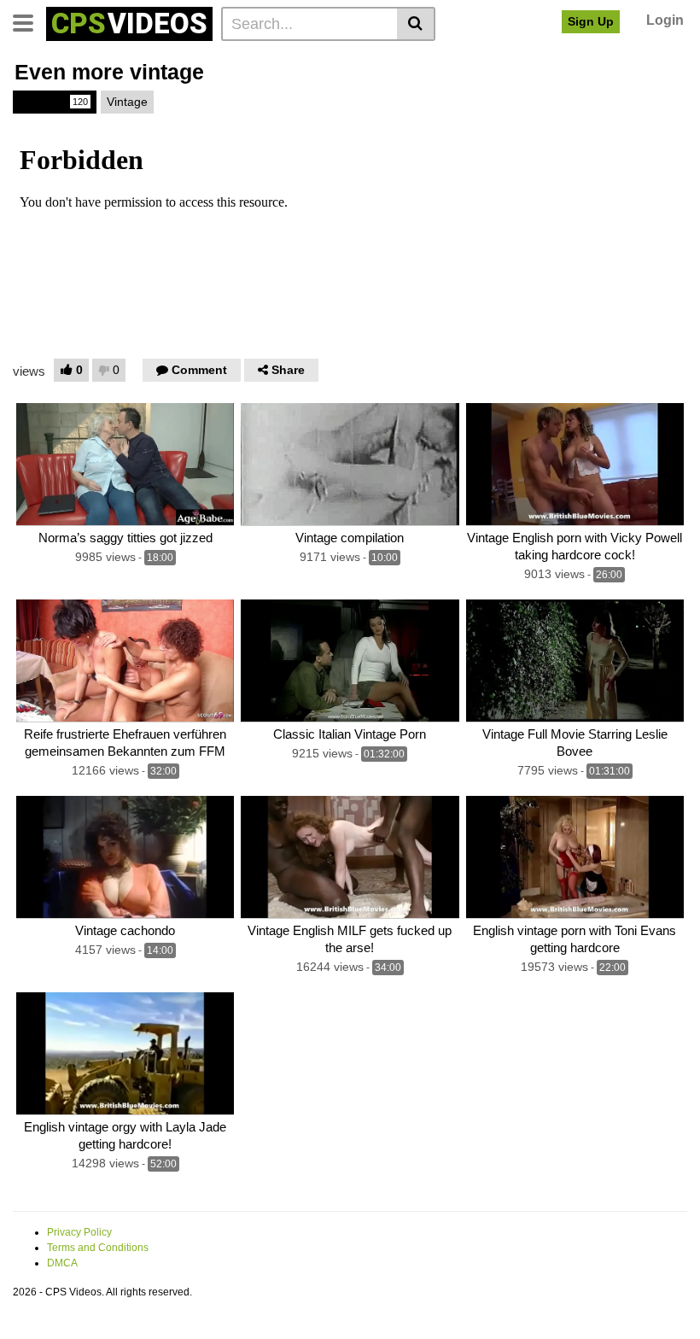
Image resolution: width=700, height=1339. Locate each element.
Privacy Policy (79, 1232)
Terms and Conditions (98, 1248)
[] (416, 24)
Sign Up (591, 21)
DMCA (62, 1263)
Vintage (53, 101)
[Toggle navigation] (29, 21)
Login (665, 20)
